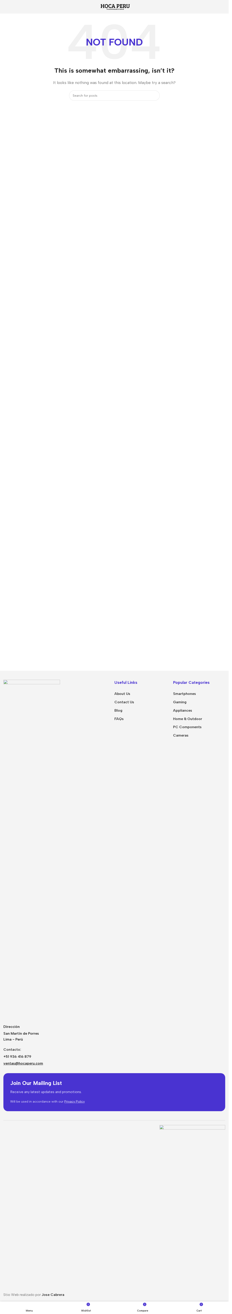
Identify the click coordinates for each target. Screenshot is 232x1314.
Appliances (182, 710)
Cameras (180, 735)
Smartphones (184, 694)
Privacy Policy (74, 1101)
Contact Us (124, 702)
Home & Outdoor (187, 719)
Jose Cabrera (53, 1294)
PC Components (187, 727)
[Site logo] (114, 6)
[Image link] (31, 849)
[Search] (154, 95)
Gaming (179, 702)
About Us (122, 694)
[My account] (223, 6)
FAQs (119, 719)
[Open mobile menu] (5, 6)
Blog (118, 710)
